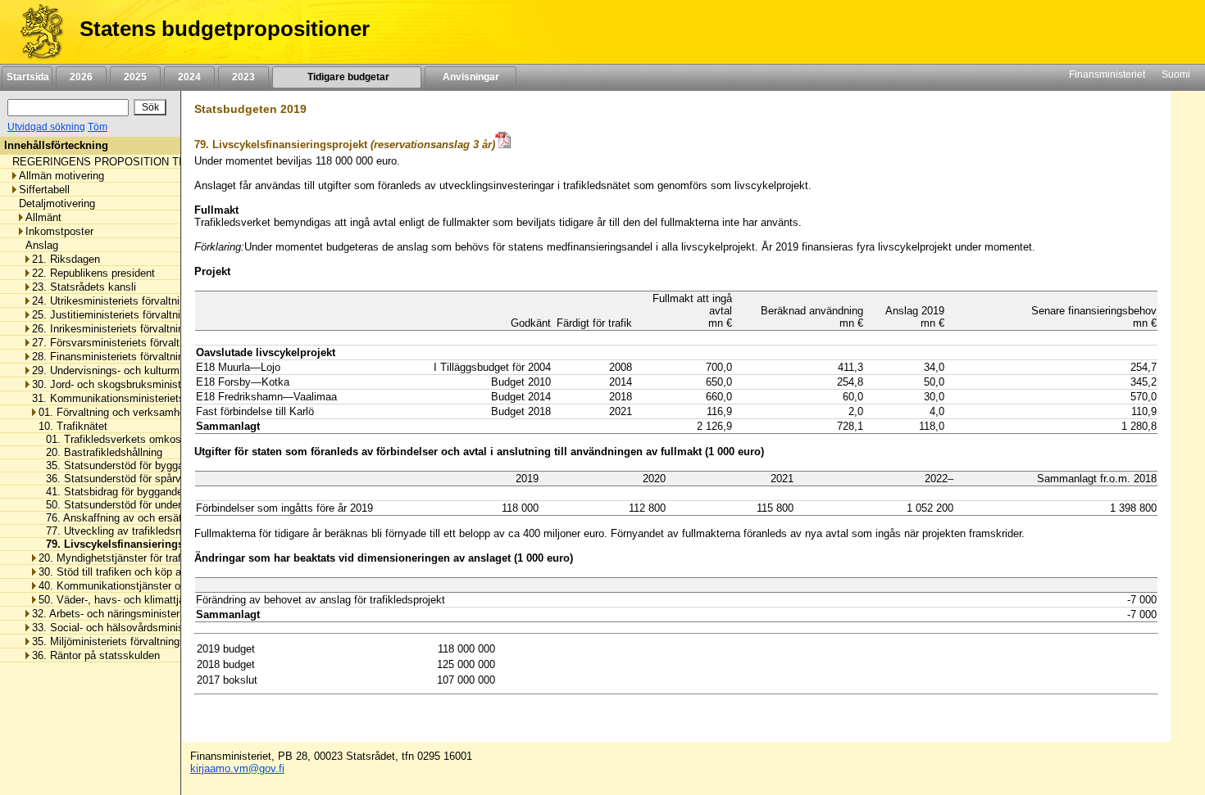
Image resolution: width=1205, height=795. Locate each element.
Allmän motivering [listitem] (61, 175)
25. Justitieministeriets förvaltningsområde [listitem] (132, 315)
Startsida (27, 77)
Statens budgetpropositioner (225, 28)
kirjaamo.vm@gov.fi (237, 768)
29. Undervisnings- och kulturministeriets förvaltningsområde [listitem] (175, 370)
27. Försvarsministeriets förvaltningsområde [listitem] (136, 343)
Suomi (1176, 74)
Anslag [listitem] (41, 245)
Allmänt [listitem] (43, 217)
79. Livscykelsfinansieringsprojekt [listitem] (127, 544)
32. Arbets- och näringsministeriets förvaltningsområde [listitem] (161, 614)
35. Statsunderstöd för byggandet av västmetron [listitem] (155, 465)
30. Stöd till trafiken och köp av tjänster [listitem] (132, 572)
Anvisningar (471, 77)
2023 (243, 77)
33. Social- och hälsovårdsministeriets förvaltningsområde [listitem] (169, 627)
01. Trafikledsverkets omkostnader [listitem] (123, 439)
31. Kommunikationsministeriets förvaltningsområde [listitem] (155, 398)
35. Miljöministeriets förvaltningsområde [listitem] (126, 641)
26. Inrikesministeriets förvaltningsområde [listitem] (131, 329)
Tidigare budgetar (347, 77)
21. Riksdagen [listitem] (66, 259)
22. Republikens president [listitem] (93, 273)
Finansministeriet (1107, 74)
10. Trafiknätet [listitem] (73, 426)
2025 (135, 77)
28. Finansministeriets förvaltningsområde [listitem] (131, 356)
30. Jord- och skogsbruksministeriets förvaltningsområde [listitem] (166, 384)
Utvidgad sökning (46, 127)
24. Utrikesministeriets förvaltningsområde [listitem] (132, 301)
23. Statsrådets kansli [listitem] (84, 287)
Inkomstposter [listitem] (59, 231)
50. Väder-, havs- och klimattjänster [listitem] (123, 600)
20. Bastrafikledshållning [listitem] (99, 452)
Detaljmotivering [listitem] (57, 203)
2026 (81, 77)
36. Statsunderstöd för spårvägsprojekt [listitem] (133, 478)
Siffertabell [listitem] (44, 189)
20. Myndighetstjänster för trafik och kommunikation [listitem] (162, 558)
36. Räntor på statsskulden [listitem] (96, 655)
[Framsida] (35, 32)
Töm (97, 127)
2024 (189, 77)
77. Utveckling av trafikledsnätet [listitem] (117, 531)
